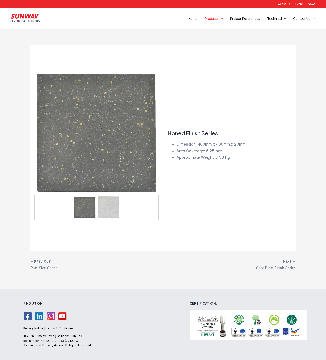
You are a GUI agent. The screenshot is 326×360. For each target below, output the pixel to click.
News (312, 4)
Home (193, 18)
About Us (284, 4)
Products (212, 18)
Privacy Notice (33, 328)
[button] (221, 18)
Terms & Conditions (59, 328)
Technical (274, 18)
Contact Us (301, 18)
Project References (245, 18)
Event (299, 4)
